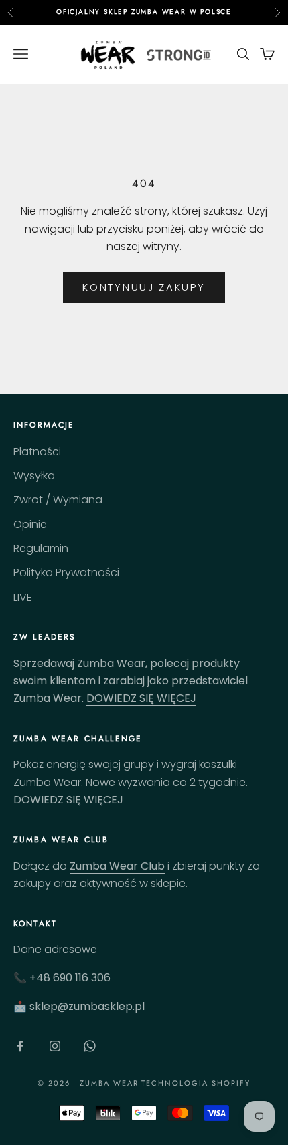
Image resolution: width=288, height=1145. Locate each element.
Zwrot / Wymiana (57, 499)
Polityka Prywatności (66, 572)
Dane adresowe (55, 949)
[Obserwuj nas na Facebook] (20, 1046)
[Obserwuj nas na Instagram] (55, 1046)
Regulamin (40, 548)
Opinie (30, 524)
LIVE (22, 597)
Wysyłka (34, 475)
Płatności (37, 451)
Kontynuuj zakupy (143, 287)
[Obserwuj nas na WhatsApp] (89, 1046)
